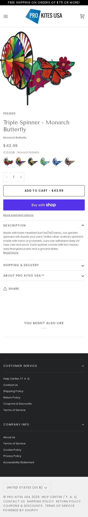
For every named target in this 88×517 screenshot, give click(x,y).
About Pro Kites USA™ (23, 275)
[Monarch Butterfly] (9, 163)
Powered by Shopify (20, 510)
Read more (10, 253)
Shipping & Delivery (21, 265)
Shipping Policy (13, 391)
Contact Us (10, 385)
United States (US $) (25, 487)
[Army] (34, 163)
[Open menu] (9, 16)
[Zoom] (7, 97)
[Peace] (46, 163)
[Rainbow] (22, 163)
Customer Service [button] (20, 366)
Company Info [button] (16, 424)
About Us (9, 437)
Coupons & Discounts (17, 404)
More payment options (18, 215)
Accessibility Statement (18, 462)
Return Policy (11, 397)
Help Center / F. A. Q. (16, 379)
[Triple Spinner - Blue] (58, 163)
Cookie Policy (12, 450)
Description (14, 225)
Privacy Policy (12, 456)
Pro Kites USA (19, 497)
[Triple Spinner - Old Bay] (70, 163)
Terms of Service (14, 410)
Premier (9, 114)
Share (14, 289)
